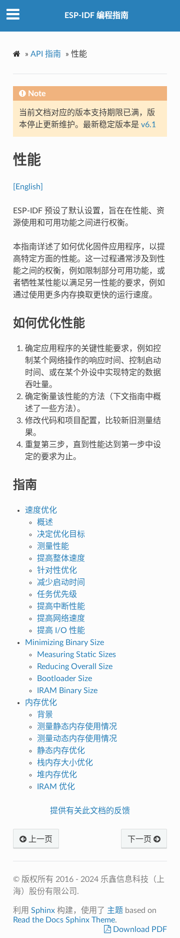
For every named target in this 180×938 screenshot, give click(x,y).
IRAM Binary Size (67, 691)
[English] (28, 187)
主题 (115, 910)
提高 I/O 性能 (61, 631)
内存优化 (41, 703)
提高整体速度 (61, 558)
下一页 (141, 839)
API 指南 (45, 54)
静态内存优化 (61, 751)
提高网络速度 (61, 618)
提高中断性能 (61, 606)
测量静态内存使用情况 (77, 727)
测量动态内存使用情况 (77, 739)
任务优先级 (57, 594)
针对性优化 (57, 570)
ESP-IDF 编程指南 (96, 16)
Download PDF (139, 929)
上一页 (39, 839)
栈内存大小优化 (65, 763)
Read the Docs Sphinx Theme (64, 920)
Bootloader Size (64, 679)
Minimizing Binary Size (64, 643)
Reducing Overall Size (74, 667)
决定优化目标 (61, 534)
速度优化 (41, 510)
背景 (45, 715)
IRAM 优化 (56, 787)
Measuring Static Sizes (76, 655)
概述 (45, 522)
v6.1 (148, 125)
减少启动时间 (61, 582)
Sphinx (43, 910)
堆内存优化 (57, 775)
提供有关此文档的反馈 (90, 811)
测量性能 (53, 546)
